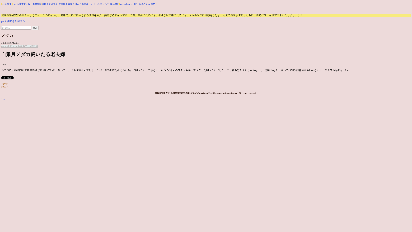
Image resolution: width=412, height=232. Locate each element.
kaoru (122, 4)
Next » (4, 86)
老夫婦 (29, 46)
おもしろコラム (99, 4)
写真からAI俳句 (147, 4)
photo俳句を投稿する (13, 21)
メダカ (16, 46)
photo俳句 (6, 4)
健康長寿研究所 (50, 4)
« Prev (4, 83)
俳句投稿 (36, 4)
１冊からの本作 (80, 4)
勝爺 (22, 46)
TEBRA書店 (113, 4)
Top (3, 99)
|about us (129, 4)
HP (135, 4)
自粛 (35, 46)
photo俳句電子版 (22, 4)
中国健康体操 (65, 4)
